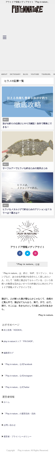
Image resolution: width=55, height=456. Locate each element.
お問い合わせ (10, 425)
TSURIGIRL (46, 74)
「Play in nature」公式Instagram (18, 376)
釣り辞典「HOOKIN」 (13, 330)
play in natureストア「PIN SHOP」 (19, 341)
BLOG (25, 74)
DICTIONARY (15, 74)
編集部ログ (9, 353)
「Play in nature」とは (27, 264)
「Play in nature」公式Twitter (16, 387)
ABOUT (4, 74)
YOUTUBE (35, 74)
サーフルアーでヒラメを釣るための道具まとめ (25, 168)
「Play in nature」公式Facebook (18, 364)
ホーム (7, 402)
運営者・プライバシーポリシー (17, 437)
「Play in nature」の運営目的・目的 (19, 414)
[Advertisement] (27, 43)
